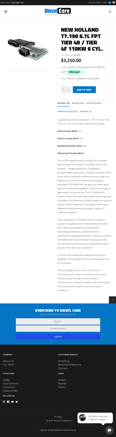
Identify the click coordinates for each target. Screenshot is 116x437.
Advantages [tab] (78, 103)
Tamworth (9, 387)
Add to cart (84, 89)
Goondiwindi (10, 383)
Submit (58, 336)
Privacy (62, 380)
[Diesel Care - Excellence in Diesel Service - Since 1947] (58, 11)
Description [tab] (63, 103)
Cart (106, 2)
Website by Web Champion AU (59, 421)
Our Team (8, 364)
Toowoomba (10, 390)
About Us (8, 361)
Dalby (6, 380)
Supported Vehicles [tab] (67, 111)
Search (110, 11)
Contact (63, 368)
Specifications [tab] (93, 103)
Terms (61, 387)
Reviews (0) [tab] (85, 111)
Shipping (63, 361)
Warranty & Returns (69, 364)
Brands (62, 383)
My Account (95, 2)
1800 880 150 (17, 2)
